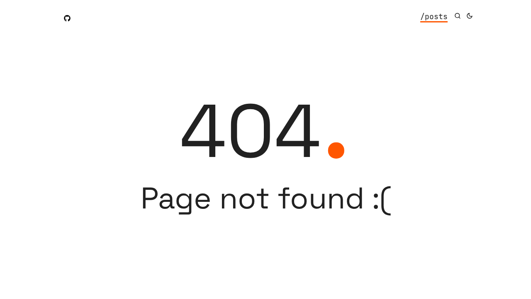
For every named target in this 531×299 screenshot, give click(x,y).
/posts (434, 16)
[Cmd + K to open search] (457, 16)
